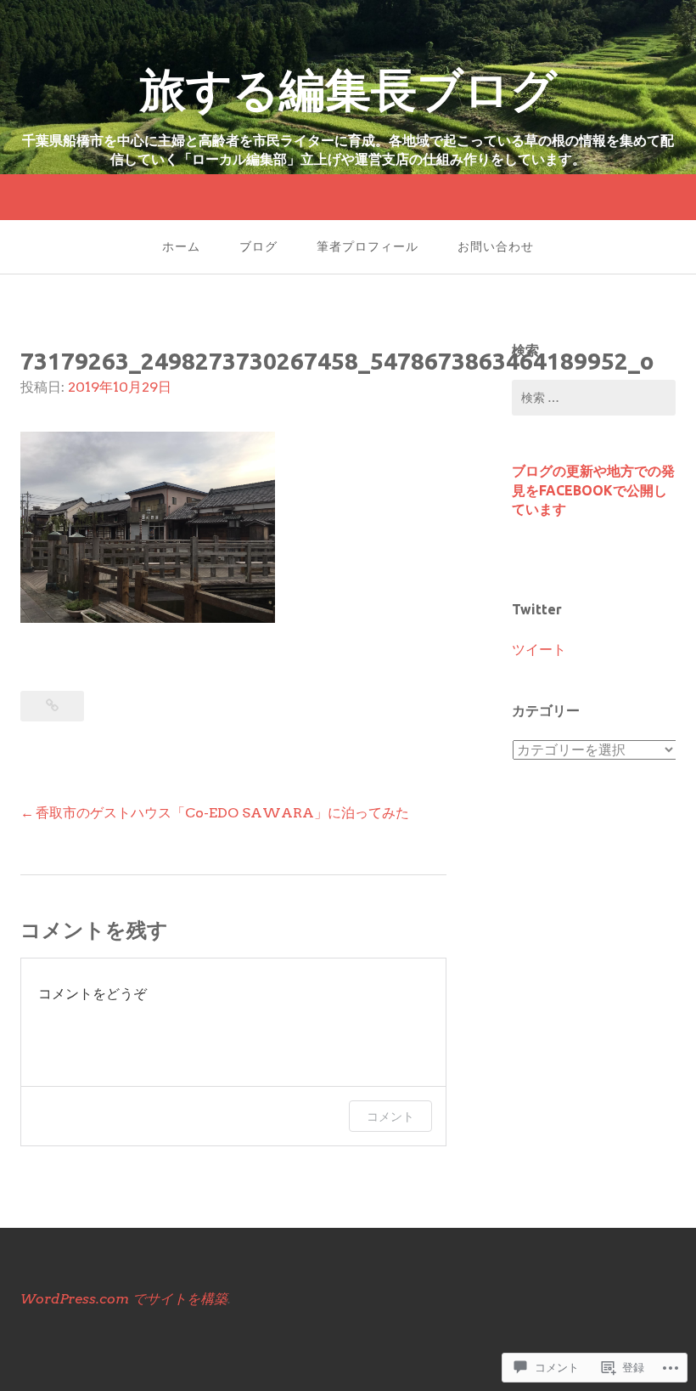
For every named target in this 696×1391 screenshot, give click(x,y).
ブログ (258, 246)
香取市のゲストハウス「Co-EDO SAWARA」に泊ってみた (222, 813)
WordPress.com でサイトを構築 (123, 1299)
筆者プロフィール (367, 246)
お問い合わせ (495, 246)
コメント (390, 1116)
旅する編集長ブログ (371, 89)
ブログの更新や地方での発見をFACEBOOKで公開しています (593, 490)
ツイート (539, 650)
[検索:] (594, 398)
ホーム (181, 246)
